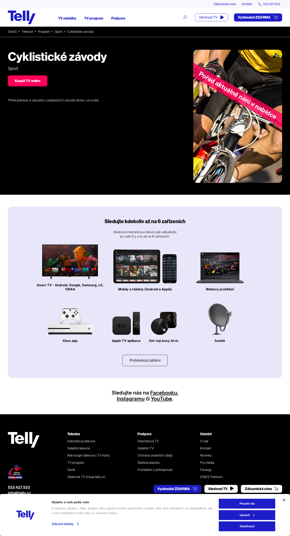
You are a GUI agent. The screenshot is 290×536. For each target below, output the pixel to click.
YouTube (161, 399)
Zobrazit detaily (62, 524)
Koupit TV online (27, 81)
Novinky (206, 455)
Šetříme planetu (149, 463)
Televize (27, 32)
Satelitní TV (146, 448)
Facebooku (163, 393)
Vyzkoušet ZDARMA (254, 17)
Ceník (71, 470)
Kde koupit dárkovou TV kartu (88, 455)
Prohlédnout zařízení (145, 360)
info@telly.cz (19, 493)
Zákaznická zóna (225, 4)
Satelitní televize (78, 448)
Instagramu (131, 399)
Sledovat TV (208, 17)
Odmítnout (247, 526)
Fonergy (206, 470)
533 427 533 (19, 487)
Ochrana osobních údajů (155, 455)
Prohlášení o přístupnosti (155, 470)
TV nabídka (67, 18)
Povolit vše (247, 503)
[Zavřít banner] (284, 500)
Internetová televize (81, 441)
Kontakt (247, 4)
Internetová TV (148, 441)
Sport (59, 32)
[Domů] (22, 17)
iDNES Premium (211, 477)
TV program (93, 18)
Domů (12, 32)
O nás (204, 441)
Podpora (118, 18)
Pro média (207, 463)
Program (44, 32)
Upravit (245, 515)
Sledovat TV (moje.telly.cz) (86, 477)
